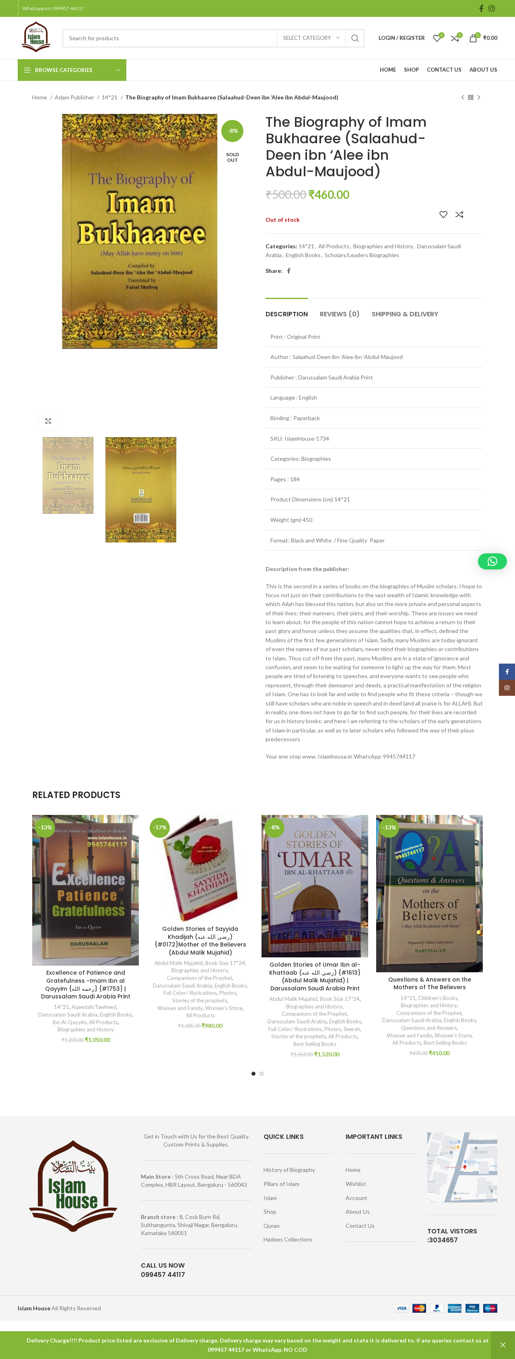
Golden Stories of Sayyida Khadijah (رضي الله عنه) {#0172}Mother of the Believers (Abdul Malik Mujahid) (200, 941)
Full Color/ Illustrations (190, 993)
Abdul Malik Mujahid (178, 963)
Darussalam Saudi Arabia (67, 1014)
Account (356, 1197)
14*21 (110, 97)
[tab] (287, 310)
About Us (358, 1211)
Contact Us (360, 1225)
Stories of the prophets (199, 1000)
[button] (492, 561)
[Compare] (459, 214)
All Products (333, 246)
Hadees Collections (288, 1239)
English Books (303, 255)
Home (40, 97)
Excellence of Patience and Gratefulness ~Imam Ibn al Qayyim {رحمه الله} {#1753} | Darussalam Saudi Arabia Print (85, 984)
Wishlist (356, 1183)
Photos (227, 993)
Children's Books (437, 998)
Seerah (352, 1029)
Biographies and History (383, 246)
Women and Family (180, 1008)
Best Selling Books (314, 1044)
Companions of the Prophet (199, 978)
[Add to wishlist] (443, 214)
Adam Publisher (75, 97)
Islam (270, 1197)
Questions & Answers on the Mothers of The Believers (429, 983)
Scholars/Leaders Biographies (362, 255)
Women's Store (223, 1008)
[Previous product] (463, 98)
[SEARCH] (355, 38)
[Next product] (479, 98)
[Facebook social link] (481, 8)
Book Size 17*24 (225, 963)
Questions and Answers (429, 1028)
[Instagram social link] (491, 8)
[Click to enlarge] (48, 421)
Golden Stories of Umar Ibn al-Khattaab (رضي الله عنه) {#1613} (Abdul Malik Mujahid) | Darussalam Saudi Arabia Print (314, 976)
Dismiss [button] (503, 1345)
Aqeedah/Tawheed (94, 1007)
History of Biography (289, 1169)
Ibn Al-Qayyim (69, 1022)
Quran (272, 1225)
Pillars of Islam (281, 1183)
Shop (270, 1211)
